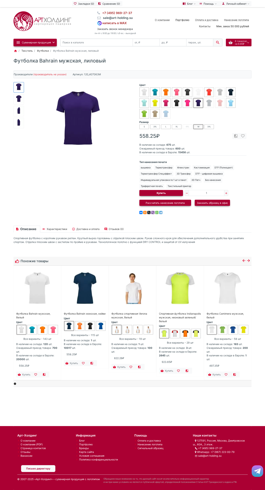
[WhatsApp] (156, 212)
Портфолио (86, 444)
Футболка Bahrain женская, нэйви (84, 313)
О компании (162, 19)
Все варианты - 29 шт (180, 342)
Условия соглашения (91, 455)
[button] (15, 384)
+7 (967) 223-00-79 (223, 451)
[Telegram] (160, 212)
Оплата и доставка (206, 19)
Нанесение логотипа (236, 19)
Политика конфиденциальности (98, 459)
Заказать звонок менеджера (115, 28)
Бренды (84, 448)
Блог (82, 440)
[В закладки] (242, 136)
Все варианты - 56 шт (227, 338)
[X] (149, 212)
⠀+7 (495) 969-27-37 (116, 13)
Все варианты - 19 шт (132, 338)
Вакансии (26, 455)
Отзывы (25, 451)
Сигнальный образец (151, 448)
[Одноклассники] (145, 212)
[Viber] (152, 212)
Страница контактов (33, 448)
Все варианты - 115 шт (85, 335)
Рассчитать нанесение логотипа (165, 202)
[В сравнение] (235, 136)
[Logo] (42, 20)
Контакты (205, 26)
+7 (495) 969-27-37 (210, 448)
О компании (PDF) (32, 444)
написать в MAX (114, 23)
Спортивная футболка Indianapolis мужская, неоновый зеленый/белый (180, 317)
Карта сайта (86, 451)
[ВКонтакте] (141, 212)
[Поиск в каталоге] (217, 42)
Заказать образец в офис (212, 202)
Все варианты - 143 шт (37, 338)
